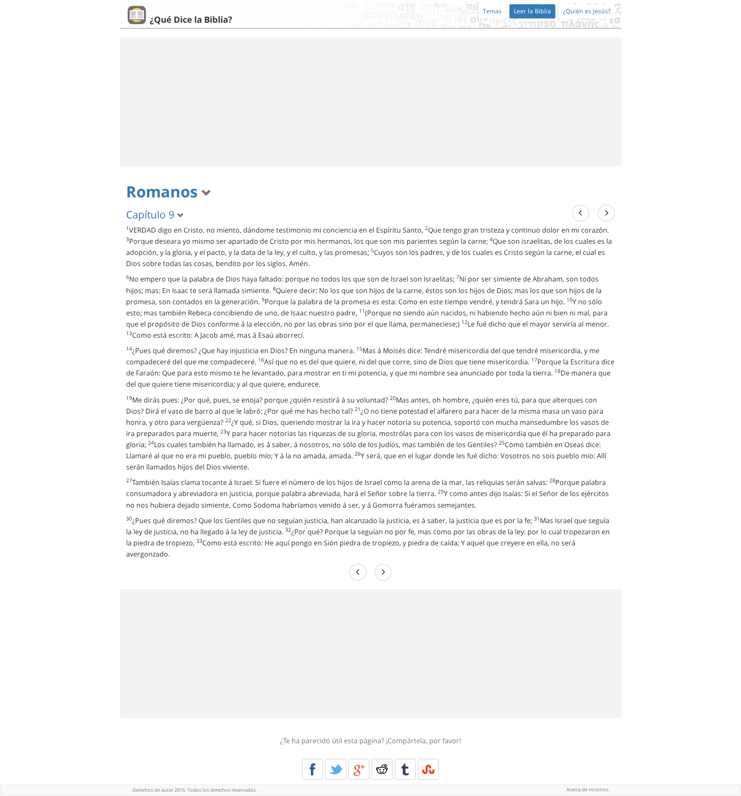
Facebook (312, 769)
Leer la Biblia (532, 11)
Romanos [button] (164, 191)
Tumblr (405, 769)
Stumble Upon (428, 769)
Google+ (359, 769)
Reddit (382, 769)
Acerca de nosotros (587, 789)
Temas (492, 11)
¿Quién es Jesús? (587, 11)
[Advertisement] (370, 102)
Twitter (335, 769)
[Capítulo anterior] (580, 213)
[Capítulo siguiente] (606, 213)
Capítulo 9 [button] (151, 214)
